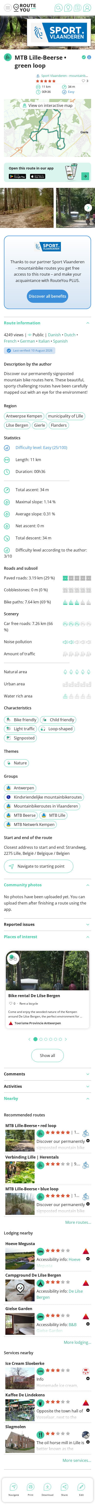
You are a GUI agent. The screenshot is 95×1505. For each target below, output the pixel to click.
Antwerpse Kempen (24, 416)
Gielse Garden (18, 1308)
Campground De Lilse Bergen (33, 1275)
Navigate (14, 1495)
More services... (77, 1460)
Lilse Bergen (17, 425)
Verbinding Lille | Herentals (32, 1157)
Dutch (70, 334)
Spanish (60, 341)
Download (47, 1495)
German (27, 341)
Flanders (59, 425)
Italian (44, 341)
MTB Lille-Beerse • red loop (30, 1125)
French (10, 341)
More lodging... (77, 1342)
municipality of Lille (65, 416)
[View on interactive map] (47, 153)
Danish (54, 334)
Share (64, 1495)
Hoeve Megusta (20, 1243)
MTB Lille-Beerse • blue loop (31, 1189)
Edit (81, 1495)
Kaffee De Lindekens (25, 1395)
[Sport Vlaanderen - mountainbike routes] (59, 39)
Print (30, 1495)
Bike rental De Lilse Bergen (34, 995)
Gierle (39, 425)
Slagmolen (15, 1426)
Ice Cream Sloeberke (24, 1363)
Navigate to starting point (41, 866)
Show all (47, 1055)
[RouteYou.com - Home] (24, 8)
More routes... (78, 1222)
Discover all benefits (47, 296)
